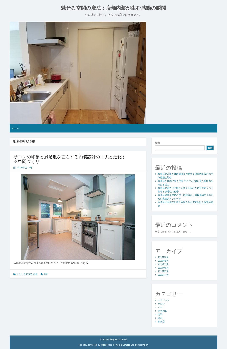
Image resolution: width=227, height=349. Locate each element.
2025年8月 (163, 260)
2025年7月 (163, 264)
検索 (157, 142)
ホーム (15, 128)
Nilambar (143, 344)
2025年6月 (163, 267)
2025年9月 (163, 257)
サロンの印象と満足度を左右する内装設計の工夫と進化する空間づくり (69, 159)
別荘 (160, 318)
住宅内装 (28, 274)
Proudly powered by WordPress (96, 344)
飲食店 (161, 321)
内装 (35, 274)
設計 (46, 274)
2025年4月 (163, 274)
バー (160, 307)
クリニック (163, 300)
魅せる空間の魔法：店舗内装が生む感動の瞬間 (113, 8)
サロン (19, 274)
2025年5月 (163, 271)
